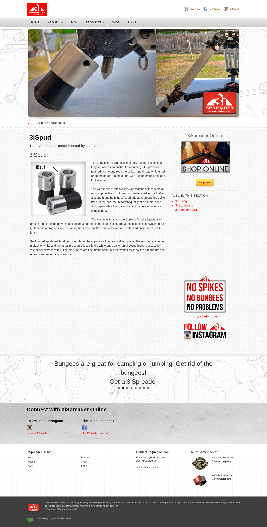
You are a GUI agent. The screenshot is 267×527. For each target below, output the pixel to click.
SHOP (116, 22)
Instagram (234, 8)
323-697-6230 (149, 461)
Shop (84, 461)
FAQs (73, 22)
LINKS (132, 22)
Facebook (214, 8)
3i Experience (184, 205)
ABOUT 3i (54, 22)
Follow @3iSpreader (37, 433)
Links (84, 465)
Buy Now (195, 8)
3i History (181, 201)
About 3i (31, 461)
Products (86, 457)
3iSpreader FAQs (186, 209)
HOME (35, 22)
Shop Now (205, 182)
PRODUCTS (93, 22)
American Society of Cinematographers (222, 459)
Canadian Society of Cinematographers (222, 477)
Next (261, 72)
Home (30, 457)
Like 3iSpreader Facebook (95, 433)
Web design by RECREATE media (54, 518)
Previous (5, 72)
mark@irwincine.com (155, 457)
